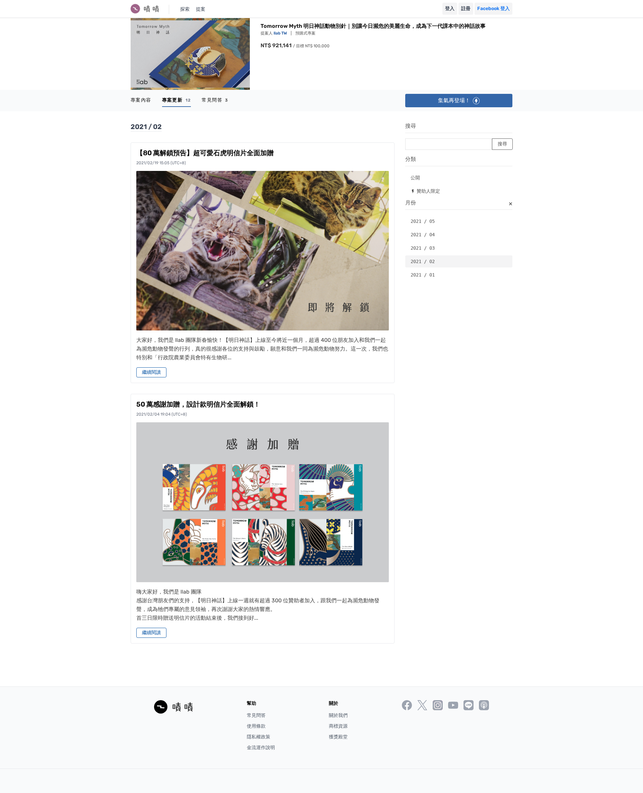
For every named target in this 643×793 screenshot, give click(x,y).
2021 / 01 (423, 275)
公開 (415, 177)
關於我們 (338, 715)
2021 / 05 (423, 221)
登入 (449, 8)
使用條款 (256, 726)
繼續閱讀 (151, 372)
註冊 (466, 8)
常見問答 (215, 100)
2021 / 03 (423, 248)
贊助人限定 (425, 191)
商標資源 (338, 726)
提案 (200, 9)
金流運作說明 (261, 747)
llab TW (281, 33)
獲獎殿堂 (338, 737)
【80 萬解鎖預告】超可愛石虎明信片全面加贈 (205, 153)
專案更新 (176, 100)
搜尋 (410, 126)
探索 (185, 9)
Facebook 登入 (493, 8)
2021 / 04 (423, 234)
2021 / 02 (423, 261)
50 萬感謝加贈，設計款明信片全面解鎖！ (198, 404)
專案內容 (141, 100)
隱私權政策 (258, 737)
